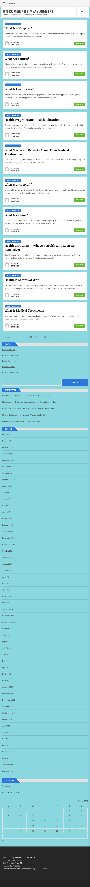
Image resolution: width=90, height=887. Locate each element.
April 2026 (6, 434)
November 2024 (8, 544)
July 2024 (6, 570)
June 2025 (6, 499)
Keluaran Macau (8, 366)
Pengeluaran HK (8, 349)
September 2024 (8, 557)
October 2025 (7, 473)
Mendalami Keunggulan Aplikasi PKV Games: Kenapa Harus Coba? (28, 408)
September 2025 (8, 479)
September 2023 (8, 635)
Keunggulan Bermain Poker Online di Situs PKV (21, 421)
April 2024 (6, 590)
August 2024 (7, 564)
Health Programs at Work (22, 280)
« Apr (4, 840)
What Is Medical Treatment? (24, 310)
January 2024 (7, 609)
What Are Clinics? (17, 59)
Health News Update (13, 24)
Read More (79, 43)
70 (36, 337)
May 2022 (5, 739)
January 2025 (7, 531)
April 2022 (6, 745)
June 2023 (6, 654)
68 (27, 337)
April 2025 (6, 512)
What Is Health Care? (19, 89)
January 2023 (7, 687)
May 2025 (5, 505)
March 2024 (6, 596)
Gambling (6, 786)
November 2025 (8, 467)
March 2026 (6, 441)
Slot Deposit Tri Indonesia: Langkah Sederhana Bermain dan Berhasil (29, 402)
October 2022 (7, 706)
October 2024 (7, 551)
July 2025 (6, 492)
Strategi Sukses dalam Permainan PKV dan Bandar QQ (23, 415)
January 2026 (7, 454)
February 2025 (7, 525)
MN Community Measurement (28, 11)
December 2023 (8, 615)
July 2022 (6, 726)
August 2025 (7, 486)
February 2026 (7, 447)
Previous (6, 337)
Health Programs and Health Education (32, 120)
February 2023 (7, 680)
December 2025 (8, 460)
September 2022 (8, 713)
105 (45, 337)
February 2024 (7, 603)
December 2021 (8, 771)
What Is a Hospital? (18, 28)
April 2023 (6, 667)
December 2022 (8, 693)
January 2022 (7, 764)
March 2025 (6, 518)
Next (56, 337)
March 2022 (6, 752)
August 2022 (7, 719)
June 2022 (6, 732)
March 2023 (6, 674)
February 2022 (7, 758)
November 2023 (8, 622)
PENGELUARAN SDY (10, 355)
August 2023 (7, 641)
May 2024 (5, 583)
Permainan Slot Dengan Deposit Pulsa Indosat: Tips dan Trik (26, 395)
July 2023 (6, 648)
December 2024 (8, 538)
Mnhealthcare (16, 42)
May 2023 (5, 661)
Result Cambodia (9, 361)
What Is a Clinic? (16, 215)
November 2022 (8, 700)
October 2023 (7, 628)
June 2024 (6, 577)
